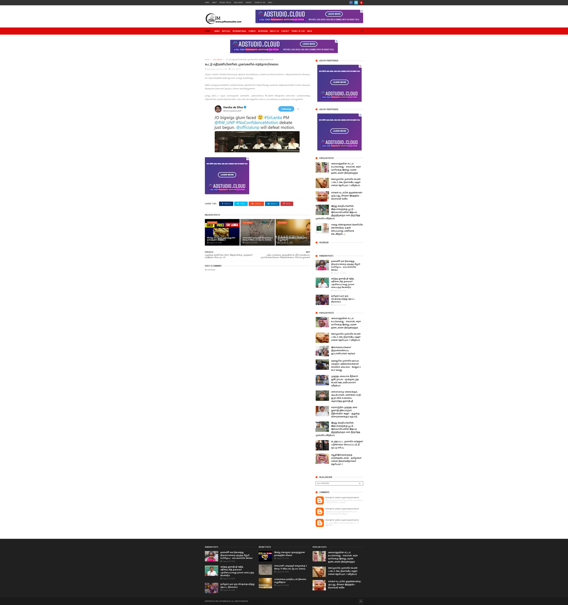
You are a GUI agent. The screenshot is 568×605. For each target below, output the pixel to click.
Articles (226, 31)
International (239, 31)
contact (249, 2)
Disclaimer (238, 2)
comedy (252, 31)
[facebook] (351, 2)
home (207, 2)
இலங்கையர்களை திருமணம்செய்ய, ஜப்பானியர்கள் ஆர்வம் (343, 350)
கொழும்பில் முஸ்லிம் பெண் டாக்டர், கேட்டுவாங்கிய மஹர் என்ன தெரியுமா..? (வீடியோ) (346, 182)
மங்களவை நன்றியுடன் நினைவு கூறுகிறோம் (292, 239)
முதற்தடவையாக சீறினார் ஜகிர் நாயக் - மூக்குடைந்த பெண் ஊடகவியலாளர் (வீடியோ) (345, 381)
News (217, 31)
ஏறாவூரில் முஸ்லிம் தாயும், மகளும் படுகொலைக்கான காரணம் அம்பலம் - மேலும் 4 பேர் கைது (345, 365)
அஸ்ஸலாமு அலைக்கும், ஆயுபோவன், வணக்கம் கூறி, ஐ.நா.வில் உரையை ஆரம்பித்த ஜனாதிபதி (346, 396)
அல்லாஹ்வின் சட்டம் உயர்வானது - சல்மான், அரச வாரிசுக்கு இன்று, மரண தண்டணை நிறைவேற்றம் (346, 168)
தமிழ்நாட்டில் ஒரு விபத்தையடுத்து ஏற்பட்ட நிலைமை (343, 299)
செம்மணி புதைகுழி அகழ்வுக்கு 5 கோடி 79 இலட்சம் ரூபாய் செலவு (258, 239)
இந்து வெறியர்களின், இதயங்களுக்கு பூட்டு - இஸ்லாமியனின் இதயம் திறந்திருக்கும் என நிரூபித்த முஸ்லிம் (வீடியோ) (338, 212)
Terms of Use (259, 2)
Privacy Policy (225, 2)
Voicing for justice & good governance (342, 497)
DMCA (270, 2)
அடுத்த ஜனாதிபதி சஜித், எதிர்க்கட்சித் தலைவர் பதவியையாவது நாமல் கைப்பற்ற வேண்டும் (342, 283)
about (214, 2)
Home (207, 31)
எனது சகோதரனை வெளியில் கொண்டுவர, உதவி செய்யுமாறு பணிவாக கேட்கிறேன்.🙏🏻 (347, 229)
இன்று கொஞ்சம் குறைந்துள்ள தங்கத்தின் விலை (221, 239)
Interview (263, 31)
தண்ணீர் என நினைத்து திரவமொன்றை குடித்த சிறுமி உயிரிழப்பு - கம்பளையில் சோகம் (345, 265)
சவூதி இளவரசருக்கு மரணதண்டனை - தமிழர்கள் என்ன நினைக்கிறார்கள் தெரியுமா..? (346, 460)
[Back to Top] (361, 601)
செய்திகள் (217, 59)
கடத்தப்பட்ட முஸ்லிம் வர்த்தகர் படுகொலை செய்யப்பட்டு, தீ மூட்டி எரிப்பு (347, 444)
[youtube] (361, 2)
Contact (285, 31)
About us (274, 31)
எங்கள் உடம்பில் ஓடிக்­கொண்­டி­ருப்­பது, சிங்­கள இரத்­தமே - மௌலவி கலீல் (347, 195)
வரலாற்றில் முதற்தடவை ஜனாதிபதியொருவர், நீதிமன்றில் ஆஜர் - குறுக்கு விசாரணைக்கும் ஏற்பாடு (345, 412)
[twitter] (356, 2)
